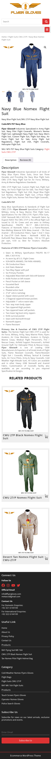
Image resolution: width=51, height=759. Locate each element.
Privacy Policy (8, 636)
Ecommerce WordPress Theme (25, 755)
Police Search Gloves (11, 703)
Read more (46, 436)
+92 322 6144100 (10, 614)
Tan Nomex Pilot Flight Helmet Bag (17, 658)
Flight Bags (6, 677)
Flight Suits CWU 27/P (17, 37)
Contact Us (6, 640)
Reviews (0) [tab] (25, 160)
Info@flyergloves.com (11, 594)
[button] (45, 47)
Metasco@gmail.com (11, 596)
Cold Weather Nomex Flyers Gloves (17, 673)
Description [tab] (10, 160)
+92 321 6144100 (10, 607)
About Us (6, 632)
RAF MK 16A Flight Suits (12, 685)
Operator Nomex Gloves (13, 699)
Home (4, 37)
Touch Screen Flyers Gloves (14, 695)
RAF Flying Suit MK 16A (12, 650)
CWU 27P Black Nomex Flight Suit (17, 654)
